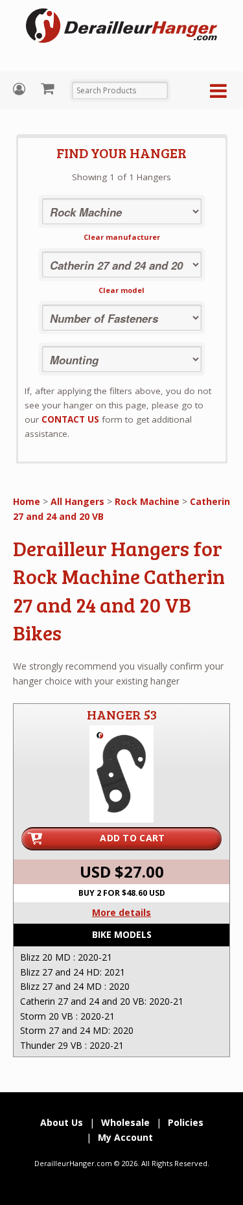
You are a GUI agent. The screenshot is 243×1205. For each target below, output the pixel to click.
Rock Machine (147, 501)
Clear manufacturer (122, 237)
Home (26, 501)
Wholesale (125, 1122)
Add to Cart (132, 838)
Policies (185, 1122)
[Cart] (49, 88)
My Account (21, 89)
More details (121, 912)
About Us (61, 1122)
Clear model (121, 290)
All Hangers (77, 501)
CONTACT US (70, 419)
